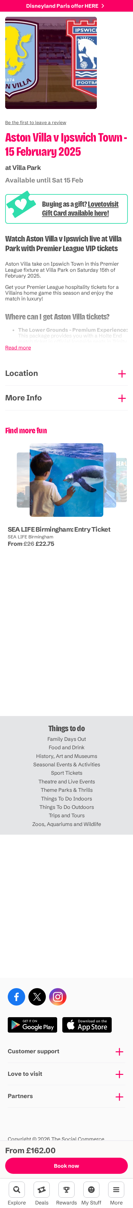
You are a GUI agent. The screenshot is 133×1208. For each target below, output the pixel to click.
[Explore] (17, 1190)
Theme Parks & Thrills (67, 790)
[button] (35, 122)
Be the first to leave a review (35, 122)
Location (21, 373)
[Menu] (116, 1190)
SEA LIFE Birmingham (30, 536)
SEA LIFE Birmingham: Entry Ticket (59, 529)
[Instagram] (57, 997)
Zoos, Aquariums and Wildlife (66, 824)
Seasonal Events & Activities (66, 764)
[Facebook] (16, 997)
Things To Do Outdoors (66, 807)
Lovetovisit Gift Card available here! (80, 209)
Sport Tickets (66, 773)
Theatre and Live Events (66, 781)
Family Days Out (66, 739)
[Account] (91, 1190)
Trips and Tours (67, 815)
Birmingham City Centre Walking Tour (41, 517)
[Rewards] (66, 1190)
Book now (66, 1166)
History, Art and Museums (66, 756)
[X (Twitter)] (37, 997)
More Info (23, 397)
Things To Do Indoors (66, 798)
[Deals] (42, 1190)
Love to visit (25, 1073)
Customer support (33, 1051)
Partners (20, 1096)
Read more (18, 347)
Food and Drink (67, 747)
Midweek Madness (66, 517)
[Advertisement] (66, 644)
